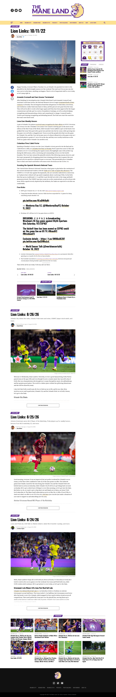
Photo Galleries (64, 22)
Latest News (93, 22)
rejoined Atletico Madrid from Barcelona (46, 254)
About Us (81, 22)
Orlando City (28, 22)
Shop (87, 22)
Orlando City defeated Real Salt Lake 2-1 (26, 591)
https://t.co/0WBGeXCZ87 (53, 238)
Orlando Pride (36, 22)
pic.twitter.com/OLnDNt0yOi (36, 200)
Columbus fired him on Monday (41, 149)
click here (45, 494)
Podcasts (54, 22)
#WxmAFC (52, 231)
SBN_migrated (31, 269)
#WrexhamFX (29, 234)
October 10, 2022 (31, 249)
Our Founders (73, 22)
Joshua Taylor (20, 528)
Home (21, 22)
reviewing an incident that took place (47, 259)
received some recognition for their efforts (49, 124)
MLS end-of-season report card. (55, 191)
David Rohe (20, 326)
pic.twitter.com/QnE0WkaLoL (36, 241)
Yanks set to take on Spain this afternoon (57, 170)
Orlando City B (46, 22)
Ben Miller (19, 37)
